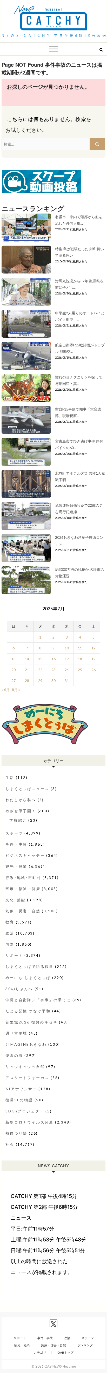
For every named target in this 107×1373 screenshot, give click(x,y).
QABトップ (65, 1352)
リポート (14, 955)
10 (67, 648)
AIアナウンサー (21, 1089)
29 (40, 680)
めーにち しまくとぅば (28, 977)
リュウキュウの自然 (25, 1066)
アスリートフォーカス (27, 1077)
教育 (9, 922)
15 (40, 659)
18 (80, 659)
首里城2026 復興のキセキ (31, 1022)
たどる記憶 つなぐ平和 (28, 1011)
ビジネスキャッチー (25, 855)
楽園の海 (14, 1055)
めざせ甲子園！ (20, 811)
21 (27, 669)
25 (80, 669)
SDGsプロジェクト (24, 1111)
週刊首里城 (16, 1033)
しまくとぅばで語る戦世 (29, 966)
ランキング (85, 1345)
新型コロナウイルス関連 (29, 1122)
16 (53, 659)
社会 (9, 1144)
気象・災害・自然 (22, 911)
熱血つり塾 (16, 1133)
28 (27, 680)
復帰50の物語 (19, 1100)
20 (13, 669)
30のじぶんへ (19, 989)
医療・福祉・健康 (22, 888)
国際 (9, 944)
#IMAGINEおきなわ (26, 1044)
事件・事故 (16, 844)
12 (93, 648)
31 (67, 680)
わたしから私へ (20, 800)
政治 (9, 933)
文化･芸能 (15, 900)
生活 (9, 777)
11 (80, 648)
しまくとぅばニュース (27, 788)
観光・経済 (16, 866)
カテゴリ (40, 1352)
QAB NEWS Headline (60, 1366)
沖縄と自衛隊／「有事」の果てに (38, 1000)
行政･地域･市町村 (23, 877)
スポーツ (14, 833)
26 (93, 669)
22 (40, 669)
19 (93, 659)
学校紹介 (18, 820)
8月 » (16, 689)
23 (53, 669)
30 (53, 680)
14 (27, 659)
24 (67, 669)
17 (67, 659)
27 (13, 680)
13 (13, 659)
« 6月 (6, 689)
